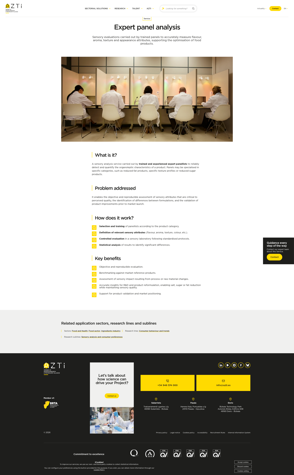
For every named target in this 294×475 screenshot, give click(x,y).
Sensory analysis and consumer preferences (102, 337)
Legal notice (175, 433)
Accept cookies (243, 462)
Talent (136, 8)
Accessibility (202, 433)
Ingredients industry (110, 331)
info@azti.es (223, 385)
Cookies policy (188, 433)
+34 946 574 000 (168, 385)
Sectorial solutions (96, 8)
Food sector (94, 331)
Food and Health (80, 331)
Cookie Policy (99, 470)
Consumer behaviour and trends (154, 331)
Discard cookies (243, 466)
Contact (275, 8)
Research (120, 8)
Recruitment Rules (217, 433)
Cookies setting (243, 471)
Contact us (111, 396)
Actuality (261, 8)
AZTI (149, 8)
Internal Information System (239, 433)
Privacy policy (161, 433)
